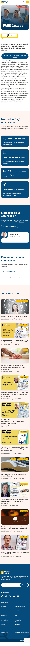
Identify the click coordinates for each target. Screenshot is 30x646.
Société (25, 350)
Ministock (17, 624)
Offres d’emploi (5, 620)
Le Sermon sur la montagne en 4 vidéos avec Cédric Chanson (15, 553)
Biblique (18, 301)
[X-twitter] (10, 596)
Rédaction (6, 531)
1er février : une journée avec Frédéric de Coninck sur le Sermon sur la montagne (14, 501)
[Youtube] (14, 596)
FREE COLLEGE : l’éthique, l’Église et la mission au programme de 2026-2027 (14, 341)
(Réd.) (5, 426)
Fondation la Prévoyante (21, 611)
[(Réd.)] (2, 426)
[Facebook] (2, 596)
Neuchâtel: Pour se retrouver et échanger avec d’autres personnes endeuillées (13, 367)
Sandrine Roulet (7, 371)
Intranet (3, 624)
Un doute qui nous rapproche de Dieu (14, 316)
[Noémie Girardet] (2, 319)
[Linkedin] (18, 596)
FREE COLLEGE (23, 324)
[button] (27, 2)
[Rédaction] (2, 531)
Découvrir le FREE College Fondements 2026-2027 (15, 56)
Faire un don (4, 615)
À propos (3, 606)
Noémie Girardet (8, 319)
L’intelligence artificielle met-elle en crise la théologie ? (13, 475)
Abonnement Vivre (20, 606)
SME (16, 615)
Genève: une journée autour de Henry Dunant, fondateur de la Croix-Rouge (14, 528)
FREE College (24, 377)
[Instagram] (6, 596)
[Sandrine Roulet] (2, 371)
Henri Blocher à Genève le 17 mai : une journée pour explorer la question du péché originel (14, 394)
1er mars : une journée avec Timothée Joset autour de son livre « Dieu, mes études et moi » (14, 448)
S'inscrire (24, 585)
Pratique (25, 458)
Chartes (3, 611)
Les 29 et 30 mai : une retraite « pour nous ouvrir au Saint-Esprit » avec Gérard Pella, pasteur (14, 421)
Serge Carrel (6, 344)
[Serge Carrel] (2, 344)
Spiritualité (24, 301)
